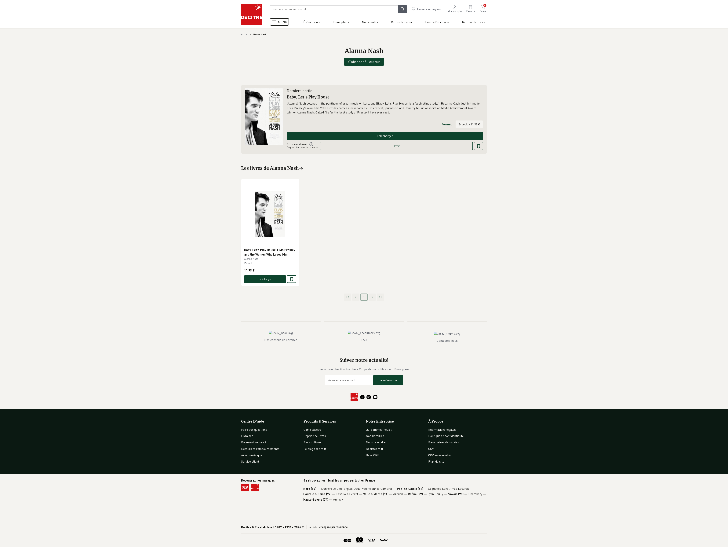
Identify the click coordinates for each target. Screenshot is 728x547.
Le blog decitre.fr (315, 449)
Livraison (247, 436)
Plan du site (436, 461)
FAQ (364, 340)
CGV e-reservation (440, 455)
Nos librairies (375, 436)
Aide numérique (251, 455)
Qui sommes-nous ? (379, 429)
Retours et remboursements (260, 449)
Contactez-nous (447, 340)
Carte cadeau (312, 429)
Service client (250, 461)
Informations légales (442, 429)
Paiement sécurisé (253, 442)
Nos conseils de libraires (280, 340)
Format (447, 124)
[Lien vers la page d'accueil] (251, 14)
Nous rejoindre (376, 442)
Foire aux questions (254, 429)
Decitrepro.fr (374, 449)
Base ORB (372, 455)
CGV (431, 449)
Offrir (396, 146)
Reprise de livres (315, 436)
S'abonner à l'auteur (364, 62)
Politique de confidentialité (446, 436)
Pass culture (312, 442)
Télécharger (385, 136)
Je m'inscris (388, 380)
